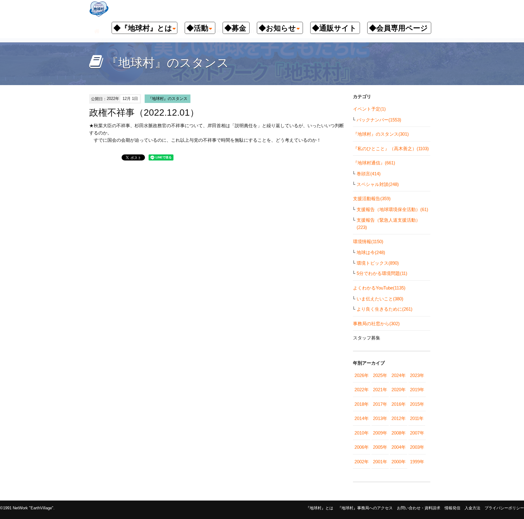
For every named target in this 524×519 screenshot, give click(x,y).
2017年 (380, 404)
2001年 (380, 461)
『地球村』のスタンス (167, 98)
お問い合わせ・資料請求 (418, 508)
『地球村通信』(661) (374, 162)
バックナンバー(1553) (379, 119)
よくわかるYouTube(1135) (379, 287)
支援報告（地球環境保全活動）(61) (392, 209)
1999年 (417, 461)
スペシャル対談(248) (378, 184)
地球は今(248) (371, 252)
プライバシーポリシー (504, 508)
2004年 (398, 447)
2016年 (398, 404)
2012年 (398, 418)
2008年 (398, 432)
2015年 (417, 404)
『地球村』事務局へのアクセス (365, 508)
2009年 (380, 432)
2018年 (361, 404)
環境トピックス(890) (378, 263)
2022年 (361, 389)
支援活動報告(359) (372, 198)
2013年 (380, 418)
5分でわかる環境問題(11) (382, 273)
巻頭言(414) (369, 173)
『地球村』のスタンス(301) (381, 134)
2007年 (417, 432)
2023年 (417, 375)
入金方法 (472, 508)
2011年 (417, 418)
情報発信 (452, 508)
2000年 (398, 461)
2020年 (398, 389)
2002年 (361, 461)
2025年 (380, 375)
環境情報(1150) (368, 241)
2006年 (361, 447)
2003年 (417, 447)
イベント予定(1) (369, 108)
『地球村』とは (319, 508)
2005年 (380, 447)
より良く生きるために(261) (384, 309)
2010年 (361, 432)
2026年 (361, 375)
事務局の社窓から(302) (376, 323)
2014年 (361, 418)
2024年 (398, 375)
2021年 (380, 389)
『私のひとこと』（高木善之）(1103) (391, 148)
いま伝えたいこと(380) (380, 298)
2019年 (417, 389)
